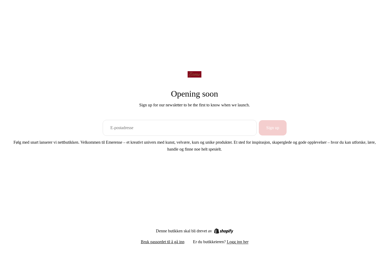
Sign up (272, 127)
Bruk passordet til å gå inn (162, 242)
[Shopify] (223, 231)
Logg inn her (237, 242)
